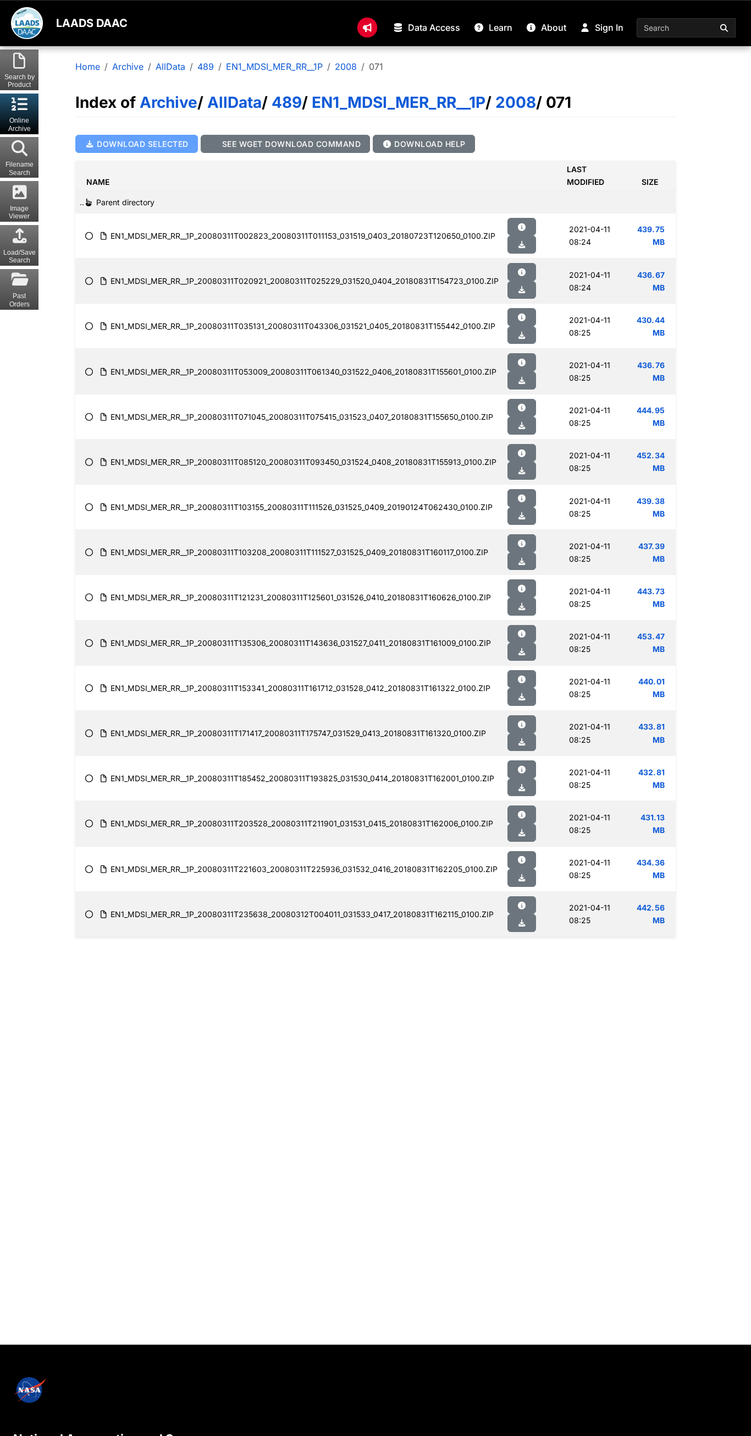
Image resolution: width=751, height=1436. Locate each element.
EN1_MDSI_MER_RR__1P (274, 66)
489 (205, 66)
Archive (127, 66)
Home (87, 66)
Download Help (429, 144)
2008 (346, 66)
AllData (170, 66)
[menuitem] (367, 27)
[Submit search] (724, 27)
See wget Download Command (290, 144)
